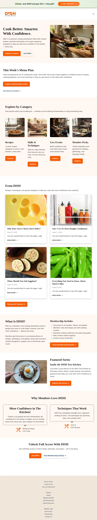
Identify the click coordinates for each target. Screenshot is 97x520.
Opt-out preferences (48, 487)
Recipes (48, 492)
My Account (48, 511)
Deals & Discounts (48, 503)
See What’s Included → (11, 91)
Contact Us (48, 516)
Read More (12, 240)
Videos (48, 495)
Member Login (48, 509)
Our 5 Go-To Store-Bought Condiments (69, 228)
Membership (48, 514)
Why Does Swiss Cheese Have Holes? (24, 228)
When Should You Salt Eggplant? (22, 281)
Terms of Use (48, 484)
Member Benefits (48, 498)
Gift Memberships (48, 500)
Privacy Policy (48, 481)
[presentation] (26, 210)
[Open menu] (93, 13)
